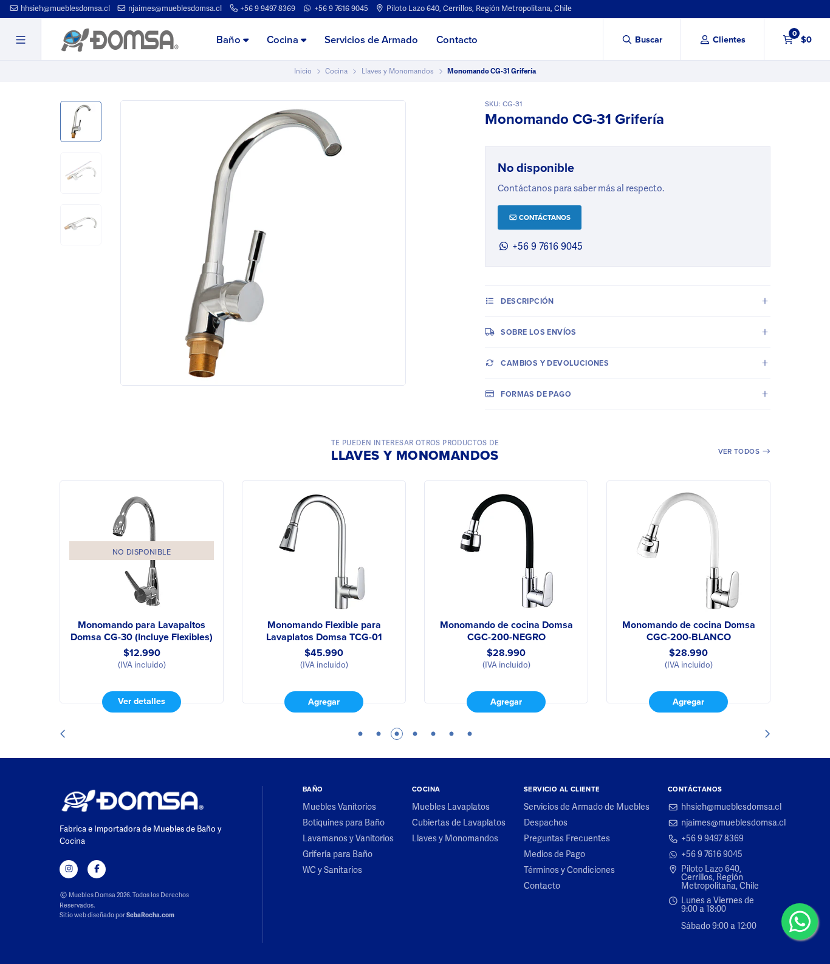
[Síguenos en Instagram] (69, 869)
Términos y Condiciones (569, 870)
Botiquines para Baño (344, 823)
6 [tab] (451, 734)
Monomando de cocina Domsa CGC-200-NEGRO (506, 631)
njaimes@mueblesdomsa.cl (174, 8)
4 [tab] (415, 734)
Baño (229, 39)
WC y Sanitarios (332, 870)
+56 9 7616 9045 (340, 8)
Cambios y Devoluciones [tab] (555, 363)
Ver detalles (141, 700)
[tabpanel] (141, 596)
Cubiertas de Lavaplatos (459, 823)
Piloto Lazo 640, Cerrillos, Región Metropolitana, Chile (478, 8)
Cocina (284, 39)
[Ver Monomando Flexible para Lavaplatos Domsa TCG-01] (324, 551)
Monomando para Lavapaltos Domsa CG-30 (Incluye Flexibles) (141, 631)
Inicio (303, 71)
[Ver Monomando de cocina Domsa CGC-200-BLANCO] (688, 551)
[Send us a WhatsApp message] (799, 921)
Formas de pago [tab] (536, 394)
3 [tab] (397, 734)
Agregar (324, 701)
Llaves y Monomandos (398, 71)
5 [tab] (433, 734)
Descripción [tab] (527, 301)
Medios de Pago (554, 854)
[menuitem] (232, 40)
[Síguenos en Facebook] (96, 869)
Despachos (546, 823)
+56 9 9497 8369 (266, 8)
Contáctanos (544, 217)
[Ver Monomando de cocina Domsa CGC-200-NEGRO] (506, 551)
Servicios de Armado (371, 39)
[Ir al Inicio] (120, 39)
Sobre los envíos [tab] (538, 332)
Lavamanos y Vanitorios (348, 839)
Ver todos (740, 451)
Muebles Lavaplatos (451, 807)
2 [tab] (378, 734)
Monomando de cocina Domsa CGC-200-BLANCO (688, 631)
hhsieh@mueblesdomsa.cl (64, 8)
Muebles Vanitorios (339, 807)
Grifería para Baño (337, 854)
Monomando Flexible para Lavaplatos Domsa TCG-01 (324, 631)
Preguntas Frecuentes (567, 839)
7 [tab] (470, 734)
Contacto (457, 39)
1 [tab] (360, 734)
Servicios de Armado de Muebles (587, 807)
